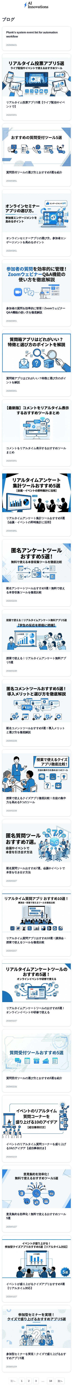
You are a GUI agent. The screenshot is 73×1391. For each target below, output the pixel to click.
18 (50, 1381)
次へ (60, 1381)
